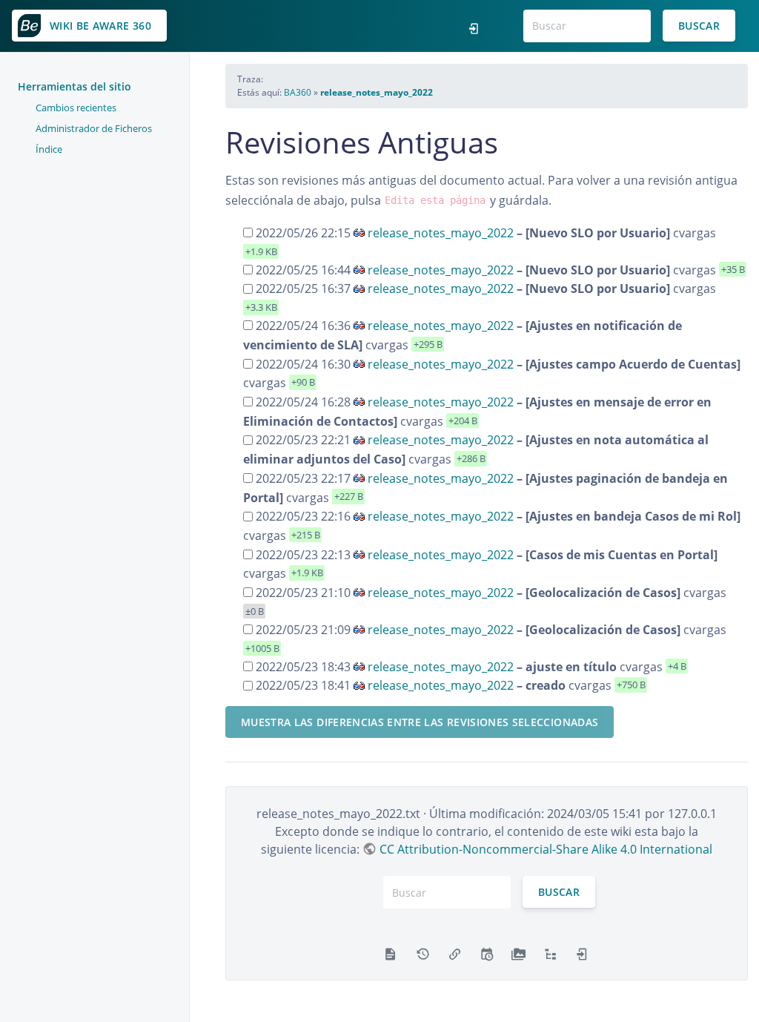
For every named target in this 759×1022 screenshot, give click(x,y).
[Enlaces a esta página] (455, 953)
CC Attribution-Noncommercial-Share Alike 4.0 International (546, 849)
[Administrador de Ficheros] (518, 953)
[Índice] (550, 953)
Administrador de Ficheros (94, 128)
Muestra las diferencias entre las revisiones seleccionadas (419, 722)
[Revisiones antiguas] (423, 953)
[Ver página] (390, 953)
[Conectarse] (478, 26)
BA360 (297, 92)
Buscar (699, 26)
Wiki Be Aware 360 (100, 26)
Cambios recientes (76, 107)
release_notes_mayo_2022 (376, 92)
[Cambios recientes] (487, 953)
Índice (49, 149)
